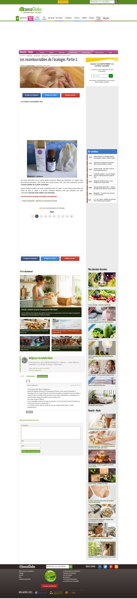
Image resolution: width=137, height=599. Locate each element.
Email (22, 445)
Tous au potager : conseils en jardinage (99, 305)
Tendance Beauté (99, 52)
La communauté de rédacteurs (71, 571)
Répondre (29, 412)
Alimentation (23, 18)
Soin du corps (73, 52)
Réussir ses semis (93, 288)
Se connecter (63, 2)
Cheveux (42, 52)
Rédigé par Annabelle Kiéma (40, 358)
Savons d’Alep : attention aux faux (98, 483)
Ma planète (68, 18)
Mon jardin (51, 18)
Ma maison (44, 18)
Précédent (82, 76)
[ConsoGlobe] (30, 10)
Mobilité (84, 18)
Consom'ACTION (98, 18)
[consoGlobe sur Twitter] (105, 566)
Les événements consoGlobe (71, 581)
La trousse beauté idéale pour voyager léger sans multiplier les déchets (100, 520)
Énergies (91, 18)
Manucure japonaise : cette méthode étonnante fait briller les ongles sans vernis (101, 447)
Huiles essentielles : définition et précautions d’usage (39, 201)
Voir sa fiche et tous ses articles (39, 368)
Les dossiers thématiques (70, 579)
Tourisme (77, 18)
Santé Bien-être (37, 18)
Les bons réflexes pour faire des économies (100, 322)
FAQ (20, 577)
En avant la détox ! (93, 339)
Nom (22, 441)
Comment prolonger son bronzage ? (98, 429)
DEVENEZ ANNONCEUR (49, 586)
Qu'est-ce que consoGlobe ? (26, 571)
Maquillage (61, 52)
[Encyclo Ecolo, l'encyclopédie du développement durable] (70, 593)
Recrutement (66, 577)
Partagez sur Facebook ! (32, 95)
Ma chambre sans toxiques (95, 405)
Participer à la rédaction (69, 573)
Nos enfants (59, 18)
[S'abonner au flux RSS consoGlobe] (116, 566)
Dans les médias (67, 575)
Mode (110, 52)
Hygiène (52, 52)
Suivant (21, 76)
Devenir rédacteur (35, 370)
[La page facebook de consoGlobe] (100, 566)
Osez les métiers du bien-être (96, 385)
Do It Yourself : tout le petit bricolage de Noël (101, 375)
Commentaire (24, 425)
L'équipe (21, 573)
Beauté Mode (31, 18)
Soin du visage (86, 52)
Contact (21, 575)
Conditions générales (25, 579)
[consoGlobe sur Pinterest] (111, 566)
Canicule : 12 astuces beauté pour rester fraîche (102, 557)
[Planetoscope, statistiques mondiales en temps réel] (41, 593)
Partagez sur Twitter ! (51, 95)
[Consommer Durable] (56, 593)
